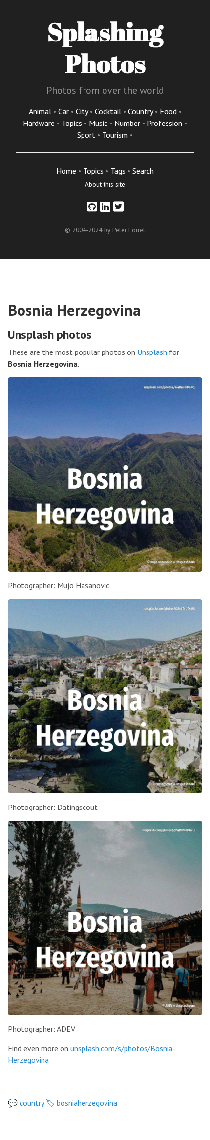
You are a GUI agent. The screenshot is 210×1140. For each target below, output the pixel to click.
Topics (73, 123)
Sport (87, 135)
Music (99, 123)
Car (64, 111)
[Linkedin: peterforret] (105, 206)
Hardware (40, 123)
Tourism (116, 135)
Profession (165, 123)
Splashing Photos (105, 47)
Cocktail (109, 111)
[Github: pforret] (92, 206)
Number (128, 123)
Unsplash (152, 352)
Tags (118, 171)
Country (141, 111)
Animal (41, 111)
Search (143, 171)
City (83, 111)
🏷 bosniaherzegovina (81, 1103)
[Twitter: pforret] (118, 206)
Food (169, 111)
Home (66, 171)
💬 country (26, 1103)
